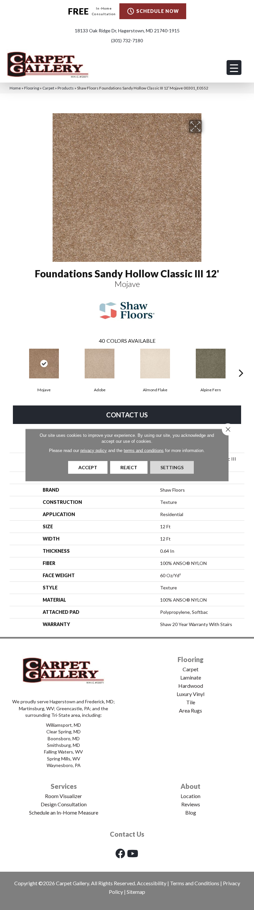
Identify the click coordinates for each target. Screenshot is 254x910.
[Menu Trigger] (234, 67)
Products (66, 88)
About (190, 786)
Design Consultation (64, 804)
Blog (190, 812)
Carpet (48, 88)
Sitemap (136, 892)
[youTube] (132, 853)
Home (15, 88)
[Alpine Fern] (210, 363)
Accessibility (151, 883)
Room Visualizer (63, 796)
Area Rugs (190, 710)
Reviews (190, 804)
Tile (190, 702)
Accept (87, 467)
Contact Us (127, 415)
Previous (13, 363)
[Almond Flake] (155, 363)
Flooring (31, 88)
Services (64, 786)
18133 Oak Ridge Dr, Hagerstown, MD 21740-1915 (127, 30)
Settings (172, 467)
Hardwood (190, 685)
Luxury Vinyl (190, 694)
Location (190, 796)
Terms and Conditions (194, 883)
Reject (128, 467)
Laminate (190, 677)
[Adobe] (99, 363)
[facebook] (120, 853)
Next (241, 363)
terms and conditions (144, 450)
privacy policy (93, 450)
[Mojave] (44, 363)
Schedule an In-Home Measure (63, 812)
